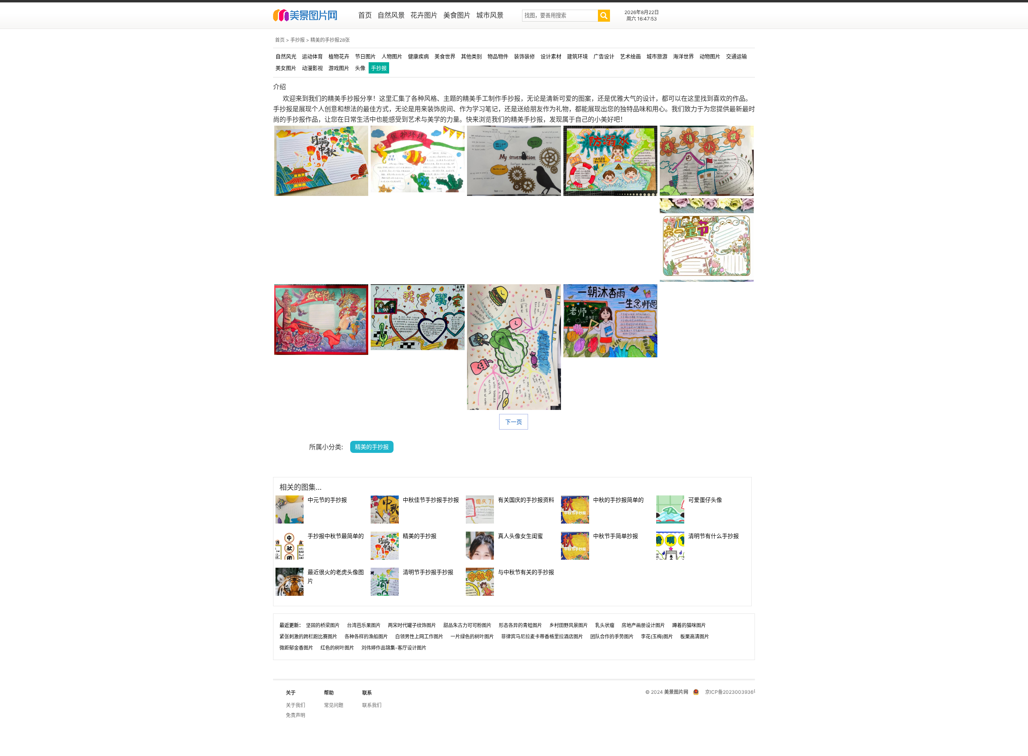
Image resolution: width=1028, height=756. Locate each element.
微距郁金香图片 (296, 648)
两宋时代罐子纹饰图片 (412, 625)
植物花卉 (338, 56)
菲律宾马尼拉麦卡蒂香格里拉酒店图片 (542, 637)
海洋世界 (683, 56)
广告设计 (604, 56)
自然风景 (391, 15)
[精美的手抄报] (321, 161)
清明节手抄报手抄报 (428, 572)
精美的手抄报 (419, 535)
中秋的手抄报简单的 (618, 499)
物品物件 (497, 56)
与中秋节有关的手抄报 (526, 572)
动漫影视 (312, 68)
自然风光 (285, 56)
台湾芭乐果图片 (364, 625)
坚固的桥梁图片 (323, 625)
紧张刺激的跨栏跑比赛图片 (308, 637)
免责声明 (295, 715)
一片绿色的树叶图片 (472, 637)
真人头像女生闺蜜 (520, 535)
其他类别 (471, 56)
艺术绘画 (630, 56)
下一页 (513, 421)
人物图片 (391, 56)
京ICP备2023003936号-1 (734, 692)
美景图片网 (310, 16)
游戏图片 (338, 68)
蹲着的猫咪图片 (689, 625)
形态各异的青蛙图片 (520, 625)
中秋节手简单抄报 (615, 535)
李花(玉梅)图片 (657, 637)
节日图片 (365, 56)
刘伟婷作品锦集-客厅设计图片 (393, 648)
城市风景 (490, 15)
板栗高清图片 (694, 637)
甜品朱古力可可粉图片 (467, 625)
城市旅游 (657, 56)
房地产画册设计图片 (643, 625)
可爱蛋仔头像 (705, 499)
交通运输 (736, 56)
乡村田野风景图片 (568, 625)
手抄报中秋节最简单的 (336, 535)
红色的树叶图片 (337, 648)
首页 (365, 15)
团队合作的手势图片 (612, 637)
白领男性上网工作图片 (419, 637)
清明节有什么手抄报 (713, 535)
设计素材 (551, 56)
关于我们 (295, 705)
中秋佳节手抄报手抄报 (431, 499)
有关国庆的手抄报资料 (526, 499)
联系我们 (371, 705)
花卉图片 (424, 15)
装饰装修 (524, 56)
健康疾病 (418, 56)
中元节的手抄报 (327, 499)
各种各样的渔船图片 (366, 637)
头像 (360, 68)
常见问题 (333, 705)
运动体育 (312, 56)
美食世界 (444, 56)
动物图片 (710, 56)
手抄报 (297, 40)
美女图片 (285, 68)
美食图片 (457, 15)
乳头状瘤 (604, 625)
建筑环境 (577, 56)
